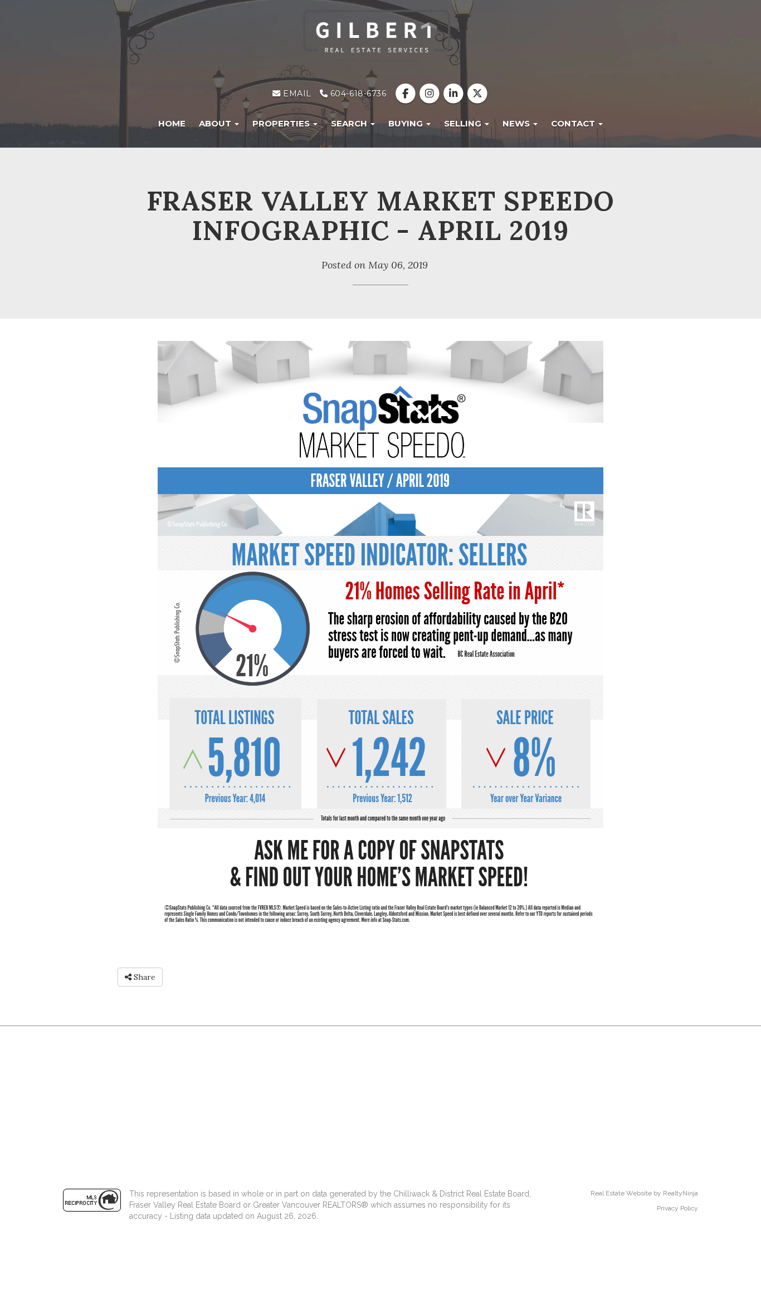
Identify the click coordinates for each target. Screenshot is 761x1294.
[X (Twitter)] (478, 93)
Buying (406, 123)
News (517, 123)
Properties (282, 123)
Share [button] (143, 977)
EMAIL (296, 94)
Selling (464, 123)
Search (350, 123)
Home (172, 123)
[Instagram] (430, 93)
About (216, 123)
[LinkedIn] (455, 93)
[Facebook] (406, 93)
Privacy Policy (677, 1208)
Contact (574, 123)
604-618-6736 (357, 94)
